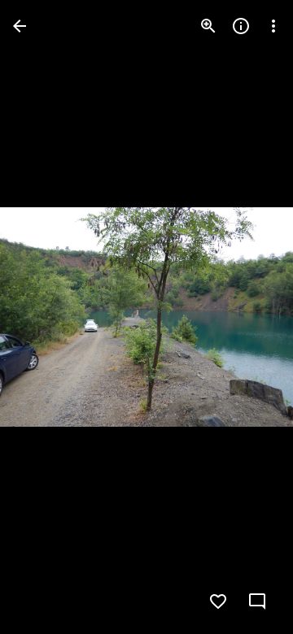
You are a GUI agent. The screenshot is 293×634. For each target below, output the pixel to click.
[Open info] (241, 26)
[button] (247, 317)
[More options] (273, 26)
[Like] (218, 601)
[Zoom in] (208, 26)
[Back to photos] (19, 26)
